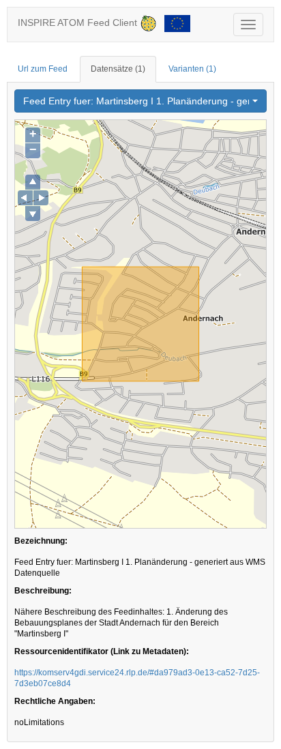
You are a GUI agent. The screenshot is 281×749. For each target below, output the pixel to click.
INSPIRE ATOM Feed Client (79, 22)
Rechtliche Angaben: (54, 701)
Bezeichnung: (41, 541)
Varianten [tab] (192, 69)
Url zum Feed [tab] (43, 69)
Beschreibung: (43, 591)
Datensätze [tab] (118, 69)
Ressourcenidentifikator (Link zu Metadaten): (101, 651)
